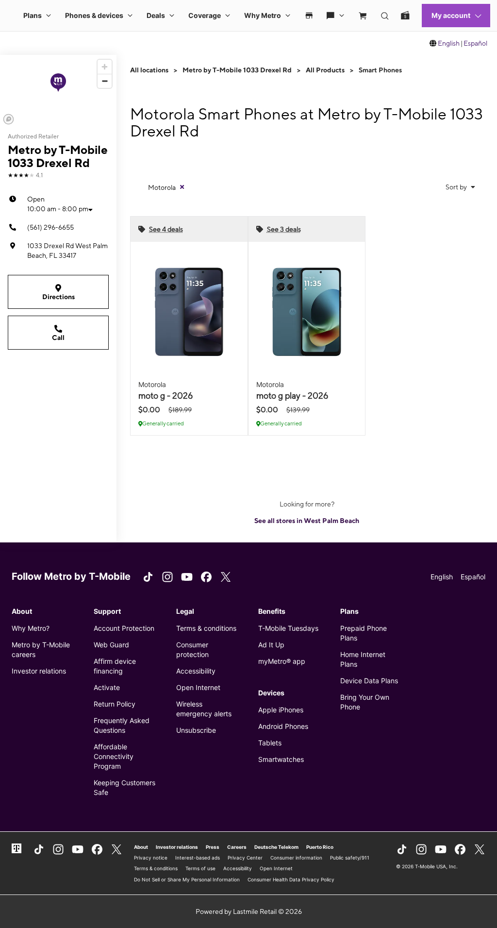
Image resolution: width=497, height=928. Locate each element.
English (449, 43)
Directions (58, 297)
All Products (325, 70)
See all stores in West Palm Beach (306, 520)
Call (58, 337)
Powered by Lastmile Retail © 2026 (249, 911)
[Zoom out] (105, 81)
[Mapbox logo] (8, 119)
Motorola (162, 187)
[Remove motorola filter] (182, 187)
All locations (149, 70)
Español (475, 43)
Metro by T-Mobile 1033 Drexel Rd (237, 70)
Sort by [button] (457, 187)
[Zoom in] (105, 67)
